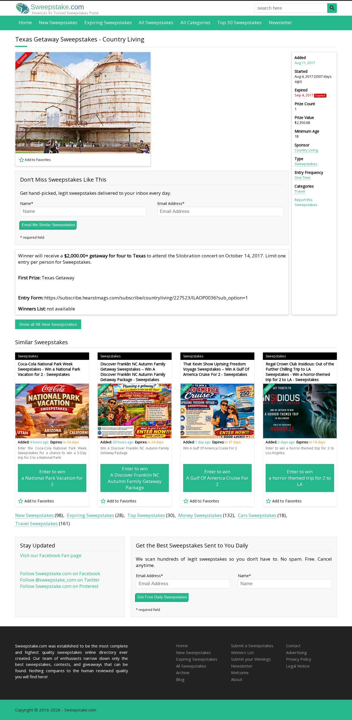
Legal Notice (298, 666)
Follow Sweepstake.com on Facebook (60, 573)
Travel (300, 191)
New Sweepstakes (58, 22)
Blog (180, 679)
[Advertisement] (223, 109)
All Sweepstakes (156, 22)
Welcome (240, 672)
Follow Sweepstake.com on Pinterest (59, 586)
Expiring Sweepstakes (108, 22)
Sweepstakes (306, 163)
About (236, 679)
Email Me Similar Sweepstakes (48, 225)
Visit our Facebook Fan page (50, 555)
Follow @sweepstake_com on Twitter (60, 580)
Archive (182, 672)
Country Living (306, 150)
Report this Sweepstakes (306, 202)
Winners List (242, 652)
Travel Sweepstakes (36, 523)
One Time (302, 177)
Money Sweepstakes (200, 515)
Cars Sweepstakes (257, 515)
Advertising (296, 652)
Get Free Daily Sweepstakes (162, 597)
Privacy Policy (298, 659)
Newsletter (280, 22)
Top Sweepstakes (146, 515)
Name (25, 203)
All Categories (195, 22)
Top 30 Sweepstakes (239, 22)
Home (25, 22)
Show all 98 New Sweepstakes (48, 324)
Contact (293, 645)
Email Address (169, 203)
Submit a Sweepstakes (252, 645)
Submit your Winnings (251, 659)
